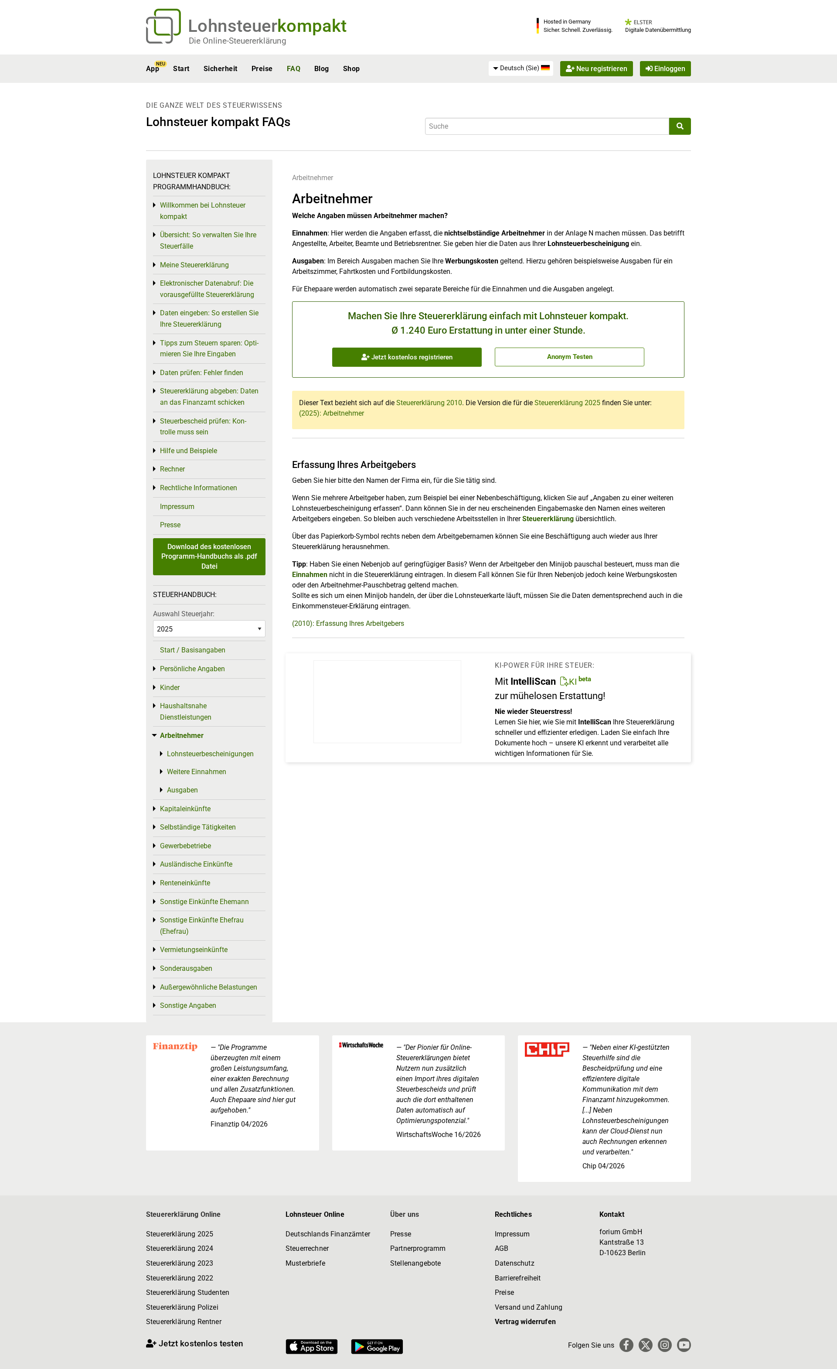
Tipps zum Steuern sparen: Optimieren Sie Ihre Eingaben (209, 348)
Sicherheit (221, 69)
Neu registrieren (601, 69)
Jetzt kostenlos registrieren (411, 357)
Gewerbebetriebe (185, 846)
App (152, 69)
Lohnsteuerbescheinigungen (210, 754)
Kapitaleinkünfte (185, 809)
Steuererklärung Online (183, 1214)
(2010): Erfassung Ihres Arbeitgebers (348, 623)
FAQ (293, 69)
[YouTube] (684, 1345)
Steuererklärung (548, 519)
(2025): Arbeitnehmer (331, 413)
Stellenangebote (415, 1263)
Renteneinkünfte (185, 883)
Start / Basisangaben (192, 650)
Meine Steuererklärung (194, 265)
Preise (262, 69)
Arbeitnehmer (312, 178)
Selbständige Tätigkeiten (198, 827)
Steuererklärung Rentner (183, 1322)
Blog (321, 69)
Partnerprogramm (418, 1248)
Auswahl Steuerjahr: (183, 614)
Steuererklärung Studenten (187, 1292)
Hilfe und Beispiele (188, 451)
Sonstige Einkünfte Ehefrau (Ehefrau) (202, 925)
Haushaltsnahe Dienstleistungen (185, 711)
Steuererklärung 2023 (179, 1263)
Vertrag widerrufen (525, 1322)
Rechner (172, 469)
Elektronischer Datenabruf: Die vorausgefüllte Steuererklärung (207, 289)
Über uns (404, 1214)
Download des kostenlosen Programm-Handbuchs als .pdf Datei (209, 556)
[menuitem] (521, 68)
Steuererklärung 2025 (567, 403)
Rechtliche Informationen (198, 488)
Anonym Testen (569, 357)
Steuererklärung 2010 (429, 403)
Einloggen (669, 69)
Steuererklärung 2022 (179, 1278)
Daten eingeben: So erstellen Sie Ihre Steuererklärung (209, 318)
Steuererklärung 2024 (179, 1248)
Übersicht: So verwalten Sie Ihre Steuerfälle (208, 240)
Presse (170, 525)
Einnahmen (309, 574)
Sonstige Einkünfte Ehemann (204, 902)
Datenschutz (514, 1263)
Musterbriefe (305, 1263)
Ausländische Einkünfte (196, 864)
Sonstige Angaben (188, 1005)
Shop (351, 69)
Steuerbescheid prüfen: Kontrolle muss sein (203, 427)
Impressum (177, 506)
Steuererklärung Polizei (182, 1307)
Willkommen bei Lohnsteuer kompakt (202, 211)
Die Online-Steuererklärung (237, 41)
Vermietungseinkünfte (194, 950)
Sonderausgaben (186, 968)
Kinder (170, 687)
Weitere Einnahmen (196, 772)
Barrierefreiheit (518, 1278)
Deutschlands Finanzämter (328, 1234)
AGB (501, 1248)
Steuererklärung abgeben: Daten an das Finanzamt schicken (209, 396)
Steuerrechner (307, 1248)
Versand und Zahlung (528, 1307)
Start (181, 69)
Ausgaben (182, 790)
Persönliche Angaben (192, 669)
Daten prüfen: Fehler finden (201, 373)
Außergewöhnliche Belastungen (208, 987)
